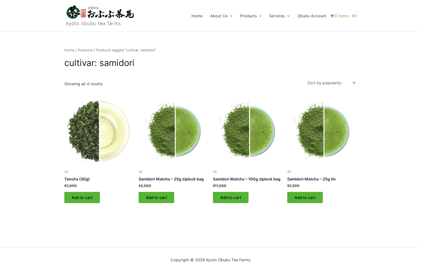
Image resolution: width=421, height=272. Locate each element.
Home (196, 15)
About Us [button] (219, 15)
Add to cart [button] (82, 197)
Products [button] (248, 15)
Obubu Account (311, 15)
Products (85, 50)
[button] (230, 16)
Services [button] (277, 15)
